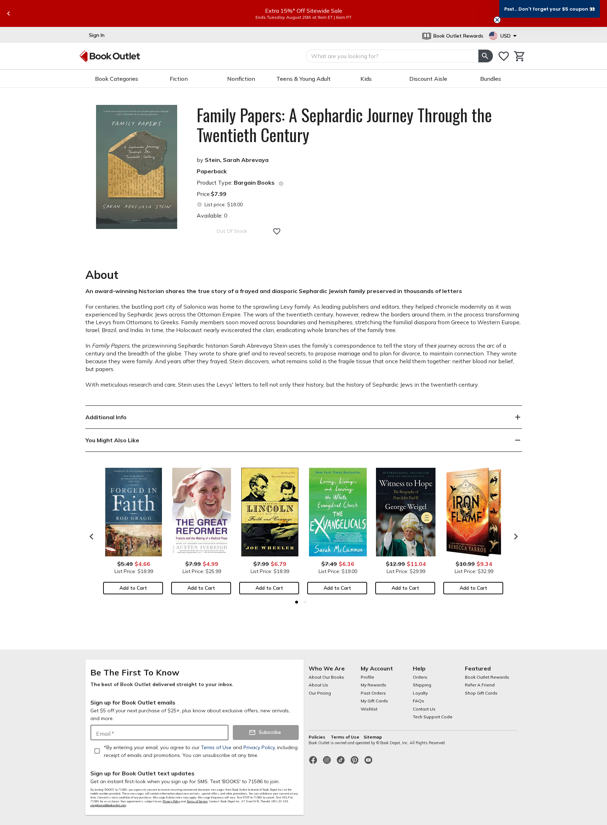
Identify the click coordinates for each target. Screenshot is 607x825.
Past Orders (373, 693)
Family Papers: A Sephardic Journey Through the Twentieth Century (344, 125)
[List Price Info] (200, 205)
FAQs (418, 700)
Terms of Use (345, 737)
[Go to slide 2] (305, 602)
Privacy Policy (171, 801)
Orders (420, 677)
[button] (549, 9)
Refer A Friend (480, 685)
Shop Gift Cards (481, 693)
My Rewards (373, 685)
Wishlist (369, 709)
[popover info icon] (281, 183)
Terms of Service (197, 801)
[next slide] (514, 536)
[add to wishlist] (276, 231)
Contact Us (424, 709)
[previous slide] (8, 13)
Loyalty (420, 693)
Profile (367, 677)
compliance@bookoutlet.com (108, 805)
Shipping (422, 685)
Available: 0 (212, 215)
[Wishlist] (504, 56)
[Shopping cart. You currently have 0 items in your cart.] (520, 56)
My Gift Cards (374, 700)
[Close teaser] (497, 19)
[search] (485, 56)
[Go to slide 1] (296, 602)
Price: (211, 193)
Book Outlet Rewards (487, 677)
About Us (318, 685)
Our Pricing (320, 693)
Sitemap (373, 737)
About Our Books (326, 677)
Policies (317, 737)
